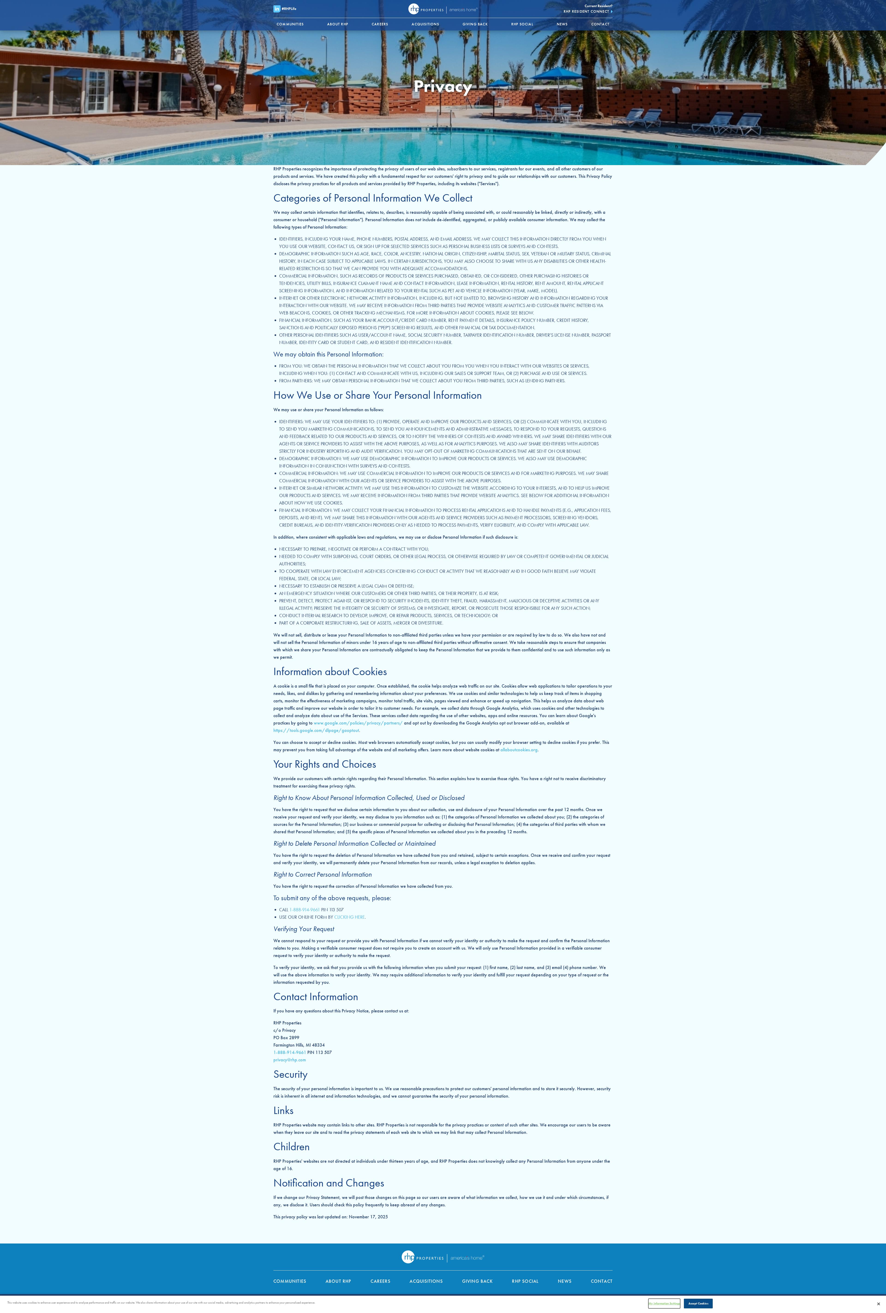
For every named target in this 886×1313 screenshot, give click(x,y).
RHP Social (525, 1281)
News (565, 1281)
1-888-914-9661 (304, 910)
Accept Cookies (698, 1303)
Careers (380, 1281)
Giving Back (477, 1281)
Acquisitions (426, 1281)
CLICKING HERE (349, 917)
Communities (289, 1281)
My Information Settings (664, 1303)
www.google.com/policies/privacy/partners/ (358, 723)
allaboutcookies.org (519, 750)
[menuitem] (290, 24)
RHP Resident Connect (586, 11)
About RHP (338, 1281)
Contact (602, 1281)
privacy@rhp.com (289, 1060)
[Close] (879, 1304)
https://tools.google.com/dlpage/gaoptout (316, 730)
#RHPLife (289, 8)
